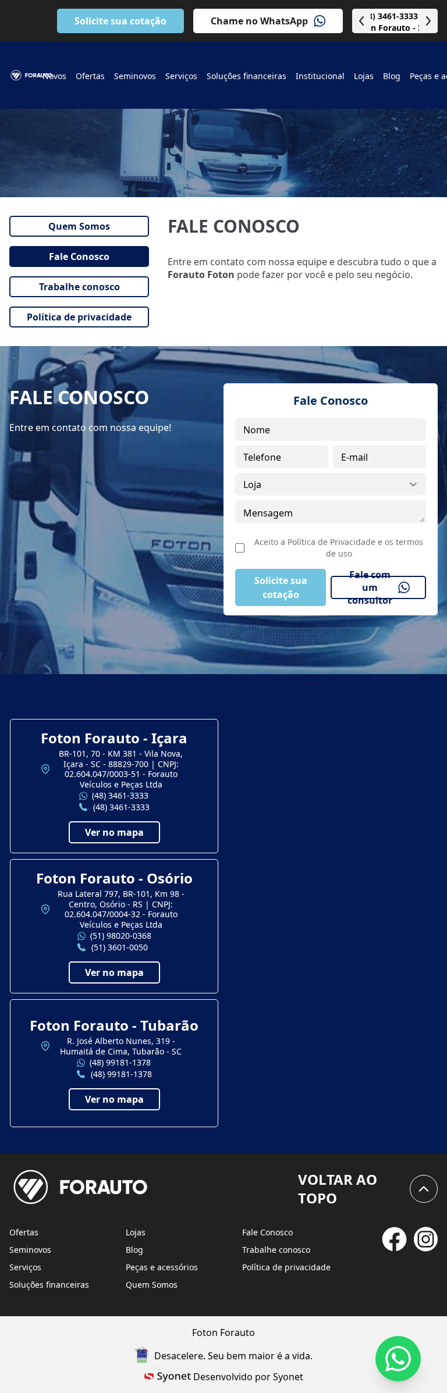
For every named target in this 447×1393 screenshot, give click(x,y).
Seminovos (30, 1249)
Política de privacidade (286, 1267)
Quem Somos (152, 1284)
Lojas (136, 1232)
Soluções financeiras (49, 1284)
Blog (134, 1249)
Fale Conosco (267, 1232)
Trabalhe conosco (276, 1249)
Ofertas (23, 1232)
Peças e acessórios (162, 1267)
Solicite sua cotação (120, 21)
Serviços (25, 1267)
